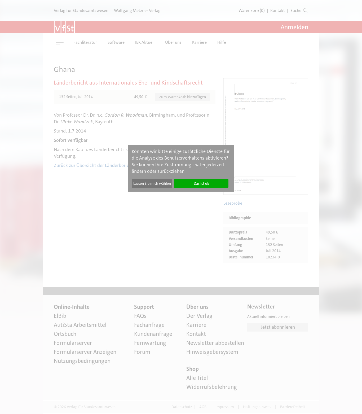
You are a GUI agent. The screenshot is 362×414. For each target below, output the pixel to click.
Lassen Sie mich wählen (152, 183)
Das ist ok (201, 183)
